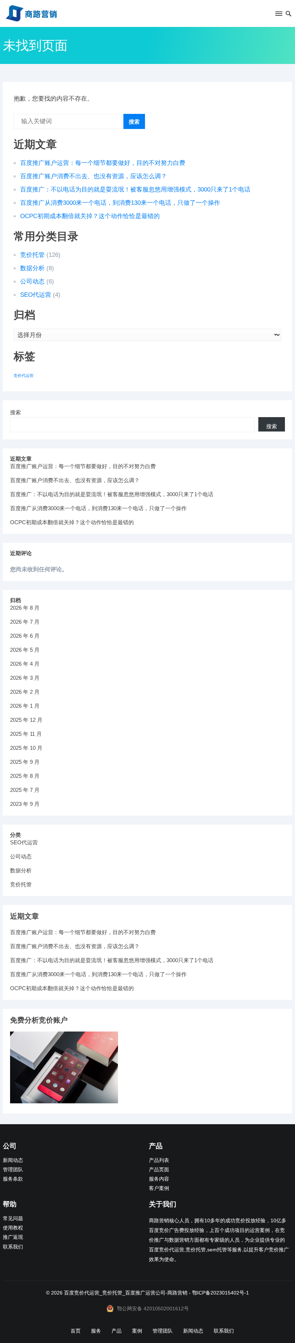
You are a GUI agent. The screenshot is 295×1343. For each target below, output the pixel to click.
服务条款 (13, 1179)
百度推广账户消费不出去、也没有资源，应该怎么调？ (93, 176)
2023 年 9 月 (25, 804)
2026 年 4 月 (25, 664)
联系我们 (13, 1247)
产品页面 (159, 1169)
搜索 (134, 122)
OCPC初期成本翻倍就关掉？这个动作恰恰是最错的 (90, 216)
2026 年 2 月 (25, 692)
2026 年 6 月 (25, 636)
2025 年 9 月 (25, 762)
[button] (278, 15)
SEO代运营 (35, 294)
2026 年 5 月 (25, 650)
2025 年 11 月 (26, 734)
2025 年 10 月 (26, 748)
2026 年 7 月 (25, 622)
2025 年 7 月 (25, 790)
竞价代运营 (23, 375)
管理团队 (13, 1169)
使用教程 (13, 1228)
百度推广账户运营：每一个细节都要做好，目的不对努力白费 (102, 163)
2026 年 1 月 (25, 706)
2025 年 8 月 (25, 776)
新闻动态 (13, 1160)
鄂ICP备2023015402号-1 (220, 1293)
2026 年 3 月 (25, 678)
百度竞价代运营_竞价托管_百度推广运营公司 (114, 1293)
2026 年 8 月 (25, 608)
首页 (76, 1331)
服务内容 (159, 1179)
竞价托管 (32, 254)
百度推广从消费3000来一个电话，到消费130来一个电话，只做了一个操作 (120, 202)
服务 (96, 1331)
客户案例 (159, 1188)
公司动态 (32, 281)
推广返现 (13, 1237)
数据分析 (32, 268)
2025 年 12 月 (26, 720)
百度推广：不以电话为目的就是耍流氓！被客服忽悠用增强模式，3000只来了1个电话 (135, 189)
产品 (117, 1331)
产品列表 (159, 1160)
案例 (137, 1331)
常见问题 (13, 1218)
